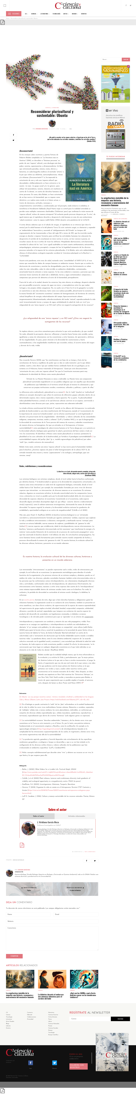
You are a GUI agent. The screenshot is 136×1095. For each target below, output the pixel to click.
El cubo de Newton (75, 890)
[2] (64, 392)
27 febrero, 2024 (118, 299)
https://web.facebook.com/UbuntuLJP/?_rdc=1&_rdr (69, 700)
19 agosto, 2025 (118, 246)
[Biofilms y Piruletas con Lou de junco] (106, 343)
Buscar (126, 59)
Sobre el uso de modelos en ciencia (120, 273)
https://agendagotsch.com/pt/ (49, 729)
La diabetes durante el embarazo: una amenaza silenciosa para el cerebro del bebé (51, 996)
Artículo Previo (29, 887)
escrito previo (29, 600)
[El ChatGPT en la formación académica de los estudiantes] (106, 360)
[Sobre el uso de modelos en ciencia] (106, 276)
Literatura (55, 107)
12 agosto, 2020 (54, 129)
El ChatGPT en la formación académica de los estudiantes (121, 358)
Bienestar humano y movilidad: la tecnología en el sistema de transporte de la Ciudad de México (122, 310)
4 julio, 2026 (104, 214)
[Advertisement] (68, 39)
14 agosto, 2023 (118, 362)
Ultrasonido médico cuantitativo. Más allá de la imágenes (121, 324)
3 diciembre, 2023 (118, 328)
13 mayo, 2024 (117, 277)
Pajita (29, 890)
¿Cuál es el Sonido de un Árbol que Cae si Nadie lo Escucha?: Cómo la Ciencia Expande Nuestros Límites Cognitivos (121, 259)
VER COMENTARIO (90, 851)
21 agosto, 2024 (118, 266)
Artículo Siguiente (74, 887)
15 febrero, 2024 (118, 315)
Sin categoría (123, 218)
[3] (32, 428)
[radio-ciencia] (115, 129)
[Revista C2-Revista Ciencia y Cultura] (68, 5)
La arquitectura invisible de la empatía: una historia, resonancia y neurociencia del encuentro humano (20, 995)
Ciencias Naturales (18, 860)
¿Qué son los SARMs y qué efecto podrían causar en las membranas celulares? (83, 995)
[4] (92, 437)
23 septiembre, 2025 (119, 231)
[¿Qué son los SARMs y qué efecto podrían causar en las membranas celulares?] (84, 979)
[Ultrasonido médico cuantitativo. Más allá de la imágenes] (106, 326)
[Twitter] (130, 5)
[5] (26, 526)
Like (63, 129)
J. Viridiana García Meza (41, 129)
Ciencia (48, 107)
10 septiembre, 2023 (119, 343)
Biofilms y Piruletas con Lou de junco (120, 340)
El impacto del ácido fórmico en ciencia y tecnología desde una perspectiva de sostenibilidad (121, 293)
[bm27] (115, 84)
